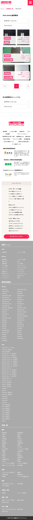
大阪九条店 (5, 474)
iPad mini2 (4, 400)
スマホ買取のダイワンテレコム (15, 209)
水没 (18, 261)
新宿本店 (4, 432)
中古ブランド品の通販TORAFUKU (16, 214)
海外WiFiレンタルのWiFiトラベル (16, 225)
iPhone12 (4, 316)
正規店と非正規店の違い (23, 141)
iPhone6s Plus (5, 330)
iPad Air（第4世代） (7, 384)
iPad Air (4, 390)
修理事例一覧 (9, 8)
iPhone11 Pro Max (6, 318)
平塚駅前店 (20, 457)
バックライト (5, 277)
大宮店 (4, 453)
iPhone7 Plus (20, 326)
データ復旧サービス (16, 144)
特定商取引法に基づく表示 (9, 136)
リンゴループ (5, 275)
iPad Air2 (4, 388)
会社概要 (8, 134)
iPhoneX (4, 324)
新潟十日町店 (20, 500)
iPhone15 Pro (20, 299)
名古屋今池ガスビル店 (7, 483)
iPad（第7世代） (6, 410)
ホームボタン (20, 269)
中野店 (4, 436)
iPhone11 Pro (20, 318)
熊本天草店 (20, 509)
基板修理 (4, 263)
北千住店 (19, 441)
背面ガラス (5, 261)
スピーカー (5, 269)
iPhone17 (4, 293)
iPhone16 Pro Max (6, 295)
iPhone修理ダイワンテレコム (15, 191)
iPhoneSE (19, 328)
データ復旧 (20, 263)
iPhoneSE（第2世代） (22, 316)
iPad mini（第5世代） (7, 394)
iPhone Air (19, 291)
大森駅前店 (20, 443)
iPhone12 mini (20, 314)
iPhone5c (19, 334)
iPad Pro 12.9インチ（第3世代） (10, 364)
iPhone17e (4, 289)
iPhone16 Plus (5, 297)
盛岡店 (4, 493)
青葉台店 (19, 455)
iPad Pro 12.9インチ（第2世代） (10, 366)
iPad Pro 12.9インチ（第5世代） (10, 359)
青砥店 (4, 445)
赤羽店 (19, 445)
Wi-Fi (18, 277)
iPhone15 (19, 301)
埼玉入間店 (5, 449)
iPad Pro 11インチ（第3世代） (9, 372)
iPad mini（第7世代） (7, 349)
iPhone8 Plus (20, 324)
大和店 (4, 457)
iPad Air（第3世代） (7, 386)
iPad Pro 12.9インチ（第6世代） (10, 357)
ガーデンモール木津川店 (8, 472)
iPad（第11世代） (6, 351)
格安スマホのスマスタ (13, 230)
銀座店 (19, 436)
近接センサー (5, 273)
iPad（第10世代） (6, 404)
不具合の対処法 (6, 139)
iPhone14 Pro (20, 303)
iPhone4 (4, 338)
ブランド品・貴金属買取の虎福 (15, 212)
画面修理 (4, 252)
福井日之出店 (5, 502)
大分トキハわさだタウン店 (8, 509)
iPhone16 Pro (20, 295)
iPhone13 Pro (5, 310)
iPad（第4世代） (6, 417)
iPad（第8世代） (6, 408)
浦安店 (19, 459)
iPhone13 (4, 312)
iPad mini (4, 402)
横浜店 (4, 455)
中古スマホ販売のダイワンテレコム (16, 207)
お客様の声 (21, 131)
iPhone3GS (20, 338)
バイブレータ (20, 271)
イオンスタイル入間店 (22, 449)
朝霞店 (4, 451)
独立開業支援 (27, 139)
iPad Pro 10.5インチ (7, 378)
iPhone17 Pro (5, 291)
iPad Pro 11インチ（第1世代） (9, 376)
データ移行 (5, 265)
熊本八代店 (5, 511)
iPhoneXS (4, 322)
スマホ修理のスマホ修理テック (15, 193)
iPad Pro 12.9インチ (7, 368)
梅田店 (19, 472)
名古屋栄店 (20, 483)
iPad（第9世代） (6, 406)
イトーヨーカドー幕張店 (8, 463)
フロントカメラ (21, 265)
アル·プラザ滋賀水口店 (23, 476)
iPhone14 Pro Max (6, 303)
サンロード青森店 (21, 493)
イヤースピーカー (21, 273)
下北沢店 (19, 438)
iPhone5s (4, 334)
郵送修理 (5, 131)
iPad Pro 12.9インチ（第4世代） (10, 362)
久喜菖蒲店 (20, 451)
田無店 (4, 447)
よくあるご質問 (13, 131)
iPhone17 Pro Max (21, 289)
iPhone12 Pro (5, 314)
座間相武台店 (5, 459)
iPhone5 (4, 336)
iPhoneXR (19, 322)
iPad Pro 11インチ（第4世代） (9, 370)
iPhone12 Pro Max (21, 312)
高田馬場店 (20, 432)
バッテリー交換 (21, 252)
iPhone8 (4, 326)
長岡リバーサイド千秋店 (8, 500)
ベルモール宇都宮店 (22, 463)
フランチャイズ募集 (17, 139)
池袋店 (19, 434)
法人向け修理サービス (9, 141)
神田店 (4, 441)
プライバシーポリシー (22, 134)
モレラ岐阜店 (5, 485)
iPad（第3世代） (6, 419)
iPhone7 (4, 328)
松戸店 (4, 461)
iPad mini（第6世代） (7, 392)
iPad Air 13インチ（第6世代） (9, 353)
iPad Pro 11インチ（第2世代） (9, 374)
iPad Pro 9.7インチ (7, 380)
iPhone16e (20, 293)
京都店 (4, 476)
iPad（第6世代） (6, 412)
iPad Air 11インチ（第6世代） (9, 355)
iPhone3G (4, 340)
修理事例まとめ (20, 136)
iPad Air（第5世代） (7, 382)
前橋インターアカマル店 (8, 465)
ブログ (28, 131)
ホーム (2, 8)
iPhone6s (19, 330)
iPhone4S (19, 336)
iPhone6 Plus (5, 332)
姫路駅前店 (20, 474)
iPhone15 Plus (5, 301)
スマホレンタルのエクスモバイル (16, 223)
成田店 (19, 461)
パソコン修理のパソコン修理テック (16, 196)
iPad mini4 (18, 8)
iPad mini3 (4, 398)
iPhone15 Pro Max (6, 299)
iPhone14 (19, 305)
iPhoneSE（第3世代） (7, 307)
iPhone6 (19, 332)
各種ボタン (5, 271)
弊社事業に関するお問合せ (16, 236)
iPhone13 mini (20, 310)
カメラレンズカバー (22, 267)
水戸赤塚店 (20, 465)
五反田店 (4, 438)
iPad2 (3, 421)
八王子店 (19, 447)
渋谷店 (4, 434)
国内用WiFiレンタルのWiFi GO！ (16, 228)
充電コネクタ (20, 275)
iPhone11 (4, 320)
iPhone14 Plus (5, 305)
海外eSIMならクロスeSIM (14, 221)
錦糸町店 (4, 443)
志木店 (19, 453)
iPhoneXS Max (21, 320)
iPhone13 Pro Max (21, 307)
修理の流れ (27, 136)
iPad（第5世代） (6, 414)
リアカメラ (5, 267)
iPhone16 (19, 297)
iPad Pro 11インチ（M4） (8, 347)
